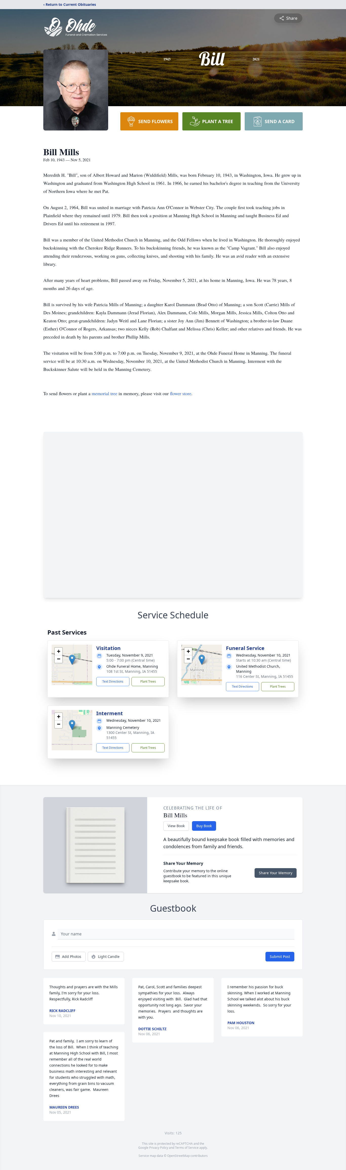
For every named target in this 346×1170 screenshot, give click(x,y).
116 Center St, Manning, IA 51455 (264, 676)
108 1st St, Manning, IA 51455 (131, 671)
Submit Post (280, 956)
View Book (176, 825)
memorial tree (104, 393)
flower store (180, 393)
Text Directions (112, 681)
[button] (72, 660)
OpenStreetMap (178, 1156)
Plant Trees (148, 681)
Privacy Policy (158, 1147)
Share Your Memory (275, 872)
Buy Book (204, 825)
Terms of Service (187, 1147)
